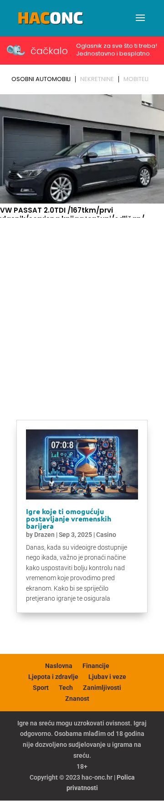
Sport (41, 687)
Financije (95, 665)
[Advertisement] (82, 308)
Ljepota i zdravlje (53, 676)
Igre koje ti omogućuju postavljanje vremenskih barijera (68, 518)
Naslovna (58, 665)
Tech (66, 687)
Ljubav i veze (107, 676)
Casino (106, 534)
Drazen (44, 534)
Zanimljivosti (102, 687)
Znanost (77, 698)
